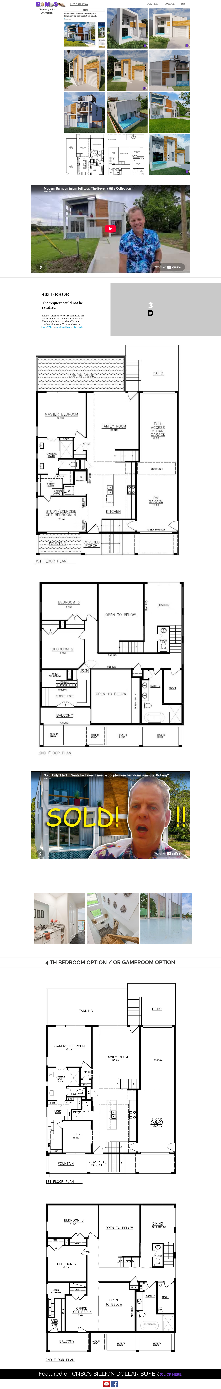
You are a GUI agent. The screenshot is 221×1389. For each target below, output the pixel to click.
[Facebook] (114, 1384)
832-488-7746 (79, 4)
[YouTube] (106, 1384)
